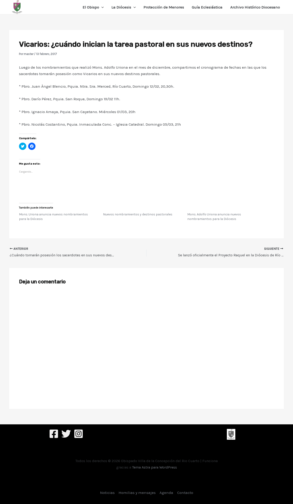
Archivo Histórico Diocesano (255, 7)
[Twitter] (66, 434)
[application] (101, 7)
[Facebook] (54, 434)
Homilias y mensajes (137, 492)
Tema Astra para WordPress (154, 467)
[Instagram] (78, 434)
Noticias (107, 492)
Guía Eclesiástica (207, 7)
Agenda (166, 492)
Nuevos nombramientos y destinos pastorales (137, 214)
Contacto (185, 492)
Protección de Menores (164, 7)
